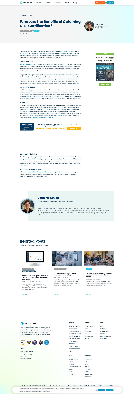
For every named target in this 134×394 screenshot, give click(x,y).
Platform (39, 3)
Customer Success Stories (75, 366)
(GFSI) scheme (63, 51)
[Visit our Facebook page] (56, 385)
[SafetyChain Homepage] (26, 2)
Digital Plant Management (75, 326)
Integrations (72, 343)
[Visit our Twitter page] (59, 385)
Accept (109, 390)
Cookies (100, 385)
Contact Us (71, 364)
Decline (101, 390)
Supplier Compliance (73, 346)
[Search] (92, 2)
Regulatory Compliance (74, 336)
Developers (93, 385)
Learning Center (88, 359)
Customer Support (89, 374)
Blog (86, 361)
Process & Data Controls (75, 333)
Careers (71, 361)
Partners (71, 374)
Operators (102, 333)
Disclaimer (86, 385)
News (70, 371)
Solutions (48, 3)
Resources (58, 3)
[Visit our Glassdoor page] (69, 385)
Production (102, 328)
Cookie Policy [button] (23, 391)
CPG (86, 333)
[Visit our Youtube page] (53, 385)
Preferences (92, 390)
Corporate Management (106, 336)
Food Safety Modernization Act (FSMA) (42, 118)
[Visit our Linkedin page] (50, 385)
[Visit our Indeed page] (66, 385)
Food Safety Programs (74, 338)
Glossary (87, 371)
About (67, 3)
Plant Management (104, 331)
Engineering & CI (104, 338)
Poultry (86, 328)
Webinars (87, 366)
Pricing (75, 3)
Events (86, 364)
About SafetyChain (73, 359)
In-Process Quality (73, 328)
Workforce (36, 30)
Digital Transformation (74, 348)
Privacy (80, 385)
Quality (102, 326)
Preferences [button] (47, 391)
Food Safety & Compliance (26, 30)
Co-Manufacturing (89, 336)
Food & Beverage (89, 326)
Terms (75, 385)
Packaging (87, 338)
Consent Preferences (109, 385)
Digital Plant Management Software (40, 172)
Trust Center (87, 376)
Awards (70, 369)
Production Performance (75, 331)
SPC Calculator (88, 369)
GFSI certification (25, 64)
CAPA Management (73, 341)
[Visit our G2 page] (62, 385)
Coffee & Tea (88, 331)
